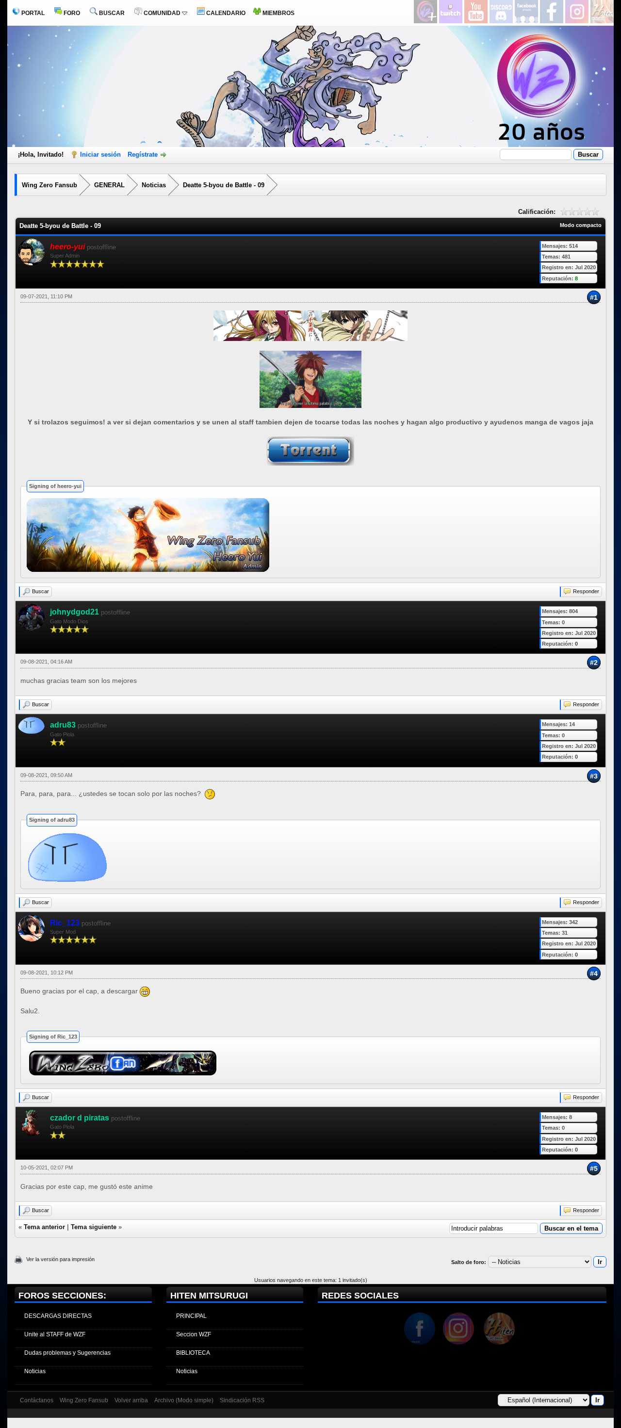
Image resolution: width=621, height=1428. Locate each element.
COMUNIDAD (162, 13)
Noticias (154, 185)
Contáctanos (36, 1400)
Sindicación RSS (242, 1400)
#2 (594, 662)
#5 (594, 1168)
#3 (594, 776)
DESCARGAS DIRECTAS (58, 1316)
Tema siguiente (93, 1227)
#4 (594, 973)
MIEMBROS (277, 13)
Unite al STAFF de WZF (54, 1334)
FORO (71, 13)
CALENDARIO (225, 13)
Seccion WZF (193, 1334)
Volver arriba (131, 1400)
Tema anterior (44, 1227)
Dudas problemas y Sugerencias (67, 1352)
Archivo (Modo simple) (183, 1400)
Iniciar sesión (100, 154)
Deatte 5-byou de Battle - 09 (223, 185)
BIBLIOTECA (193, 1352)
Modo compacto (581, 225)
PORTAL (32, 13)
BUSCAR (111, 13)
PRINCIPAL (191, 1316)
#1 (594, 297)
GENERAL (109, 185)
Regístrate (143, 154)
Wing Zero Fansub (49, 185)
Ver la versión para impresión (60, 1259)
